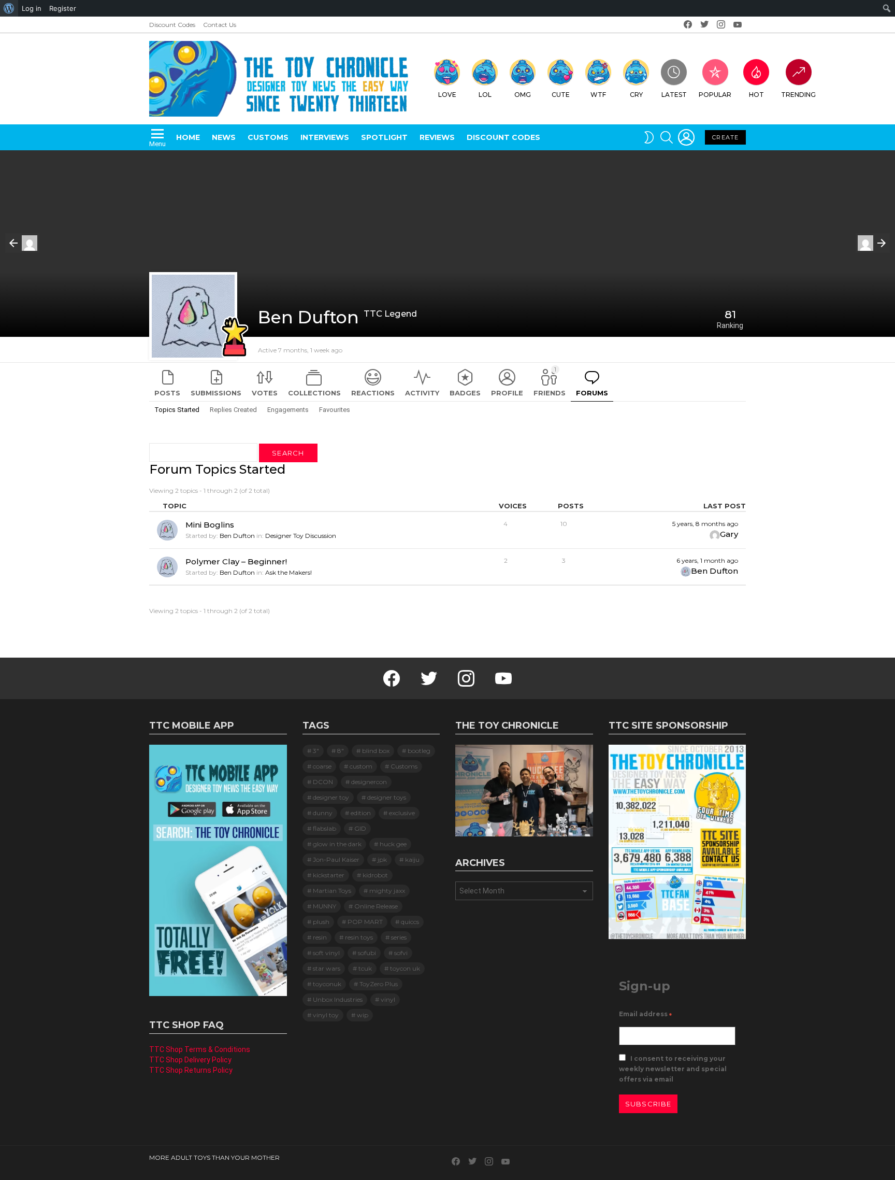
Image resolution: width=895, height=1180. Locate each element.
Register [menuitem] (62, 8)
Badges (465, 393)
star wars (326, 968)
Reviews (437, 137)
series (399, 937)
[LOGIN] (686, 137)
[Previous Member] (22, 243)
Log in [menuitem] (31, 8)
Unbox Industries (338, 999)
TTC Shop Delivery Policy (190, 1060)
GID (360, 828)
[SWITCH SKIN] (649, 137)
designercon (369, 782)
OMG (522, 94)
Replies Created (233, 410)
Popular (715, 94)
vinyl (388, 999)
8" (340, 751)
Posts (167, 393)
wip (362, 1015)
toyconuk (327, 984)
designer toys (386, 797)
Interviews (324, 137)
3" (316, 751)
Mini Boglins (209, 525)
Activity (422, 393)
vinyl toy (326, 1015)
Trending (798, 94)
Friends (549, 381)
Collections (314, 393)
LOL (485, 94)
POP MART (365, 922)
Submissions (216, 393)
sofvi (401, 953)
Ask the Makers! (288, 572)
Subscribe (648, 1104)
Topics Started (176, 410)
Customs (268, 137)
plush (321, 922)
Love (447, 94)
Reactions (373, 393)
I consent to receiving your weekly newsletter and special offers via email (673, 1069)
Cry (636, 94)
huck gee (393, 844)
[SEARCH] (666, 137)
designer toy (331, 797)
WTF (598, 94)
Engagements (288, 410)
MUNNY (324, 906)
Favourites (334, 410)
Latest (674, 94)
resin (320, 937)
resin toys (359, 937)
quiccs (410, 922)
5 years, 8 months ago (705, 524)
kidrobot (375, 875)
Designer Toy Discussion (300, 535)
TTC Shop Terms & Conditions (199, 1049)
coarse (322, 766)
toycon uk (405, 968)
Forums (592, 393)
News (224, 137)
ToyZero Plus (378, 984)
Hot (756, 94)
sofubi (367, 953)
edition (361, 813)
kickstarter (328, 875)
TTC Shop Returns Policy (191, 1070)
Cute (561, 94)
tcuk (365, 968)
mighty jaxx (387, 890)
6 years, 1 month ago (707, 560)
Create (725, 137)
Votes (265, 393)
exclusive (402, 813)
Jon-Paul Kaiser (336, 859)
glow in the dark (337, 844)
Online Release (376, 906)
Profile (507, 393)
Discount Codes (172, 25)
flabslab (324, 828)
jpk (382, 859)
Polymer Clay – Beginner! (236, 561)
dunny (323, 813)
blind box (375, 751)
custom (361, 766)
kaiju (412, 859)
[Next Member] (873, 243)
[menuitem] (9, 8)
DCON (323, 782)
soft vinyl (326, 953)
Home (188, 137)
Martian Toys (332, 890)
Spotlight (384, 137)
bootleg (419, 751)
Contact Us (219, 25)
